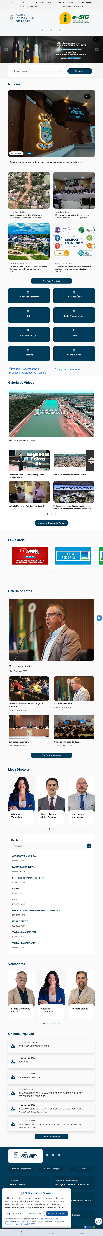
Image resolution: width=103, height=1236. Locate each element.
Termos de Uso (23, 1221)
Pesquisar (79, 71)
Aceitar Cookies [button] (35, 1213)
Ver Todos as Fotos (51, 755)
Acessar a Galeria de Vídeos (51, 523)
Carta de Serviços (51, 1169)
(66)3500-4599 (18, 926)
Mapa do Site (68, 2)
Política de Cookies (42, 1219)
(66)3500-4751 (18, 948)
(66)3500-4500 (18, 882)
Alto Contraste (45, 2)
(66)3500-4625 (18, 904)
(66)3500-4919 (18, 915)
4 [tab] (55, 1023)
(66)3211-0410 (17, 1184)
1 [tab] (47, 514)
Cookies (90, 2)
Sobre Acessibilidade (74, 6)
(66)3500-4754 (18, 937)
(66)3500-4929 (18, 893)
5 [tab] (59, 1023)
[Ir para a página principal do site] (21, 18)
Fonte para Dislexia (30, 6)
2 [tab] (51, 514)
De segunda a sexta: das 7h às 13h (72, 1184)
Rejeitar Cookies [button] (14, 1213)
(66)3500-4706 (18, 871)
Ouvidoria (82, 1169)
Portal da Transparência (21, 1169)
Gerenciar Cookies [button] (57, 1213)
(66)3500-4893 (18, 861)
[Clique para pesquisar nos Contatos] (89, 846)
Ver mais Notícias (51, 281)
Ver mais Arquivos (51, 1136)
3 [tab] (55, 514)
